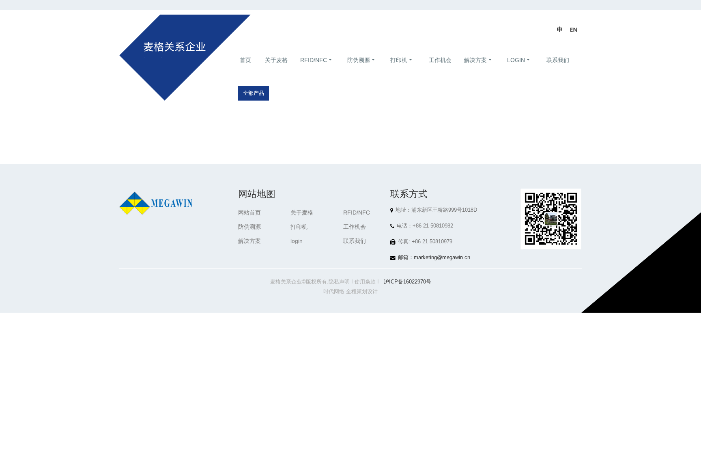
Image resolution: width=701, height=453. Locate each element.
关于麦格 (276, 60)
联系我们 (557, 60)
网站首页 (249, 212)
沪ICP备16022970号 (407, 282)
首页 (245, 60)
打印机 (398, 60)
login (516, 60)
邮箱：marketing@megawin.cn (434, 257)
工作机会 (440, 60)
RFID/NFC (313, 60)
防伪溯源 (358, 60)
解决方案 (475, 60)
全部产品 (253, 93)
